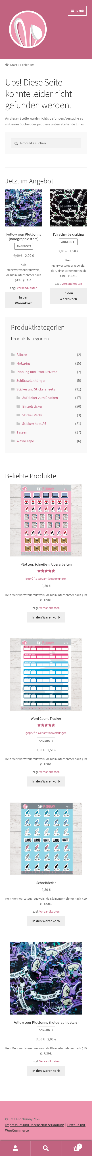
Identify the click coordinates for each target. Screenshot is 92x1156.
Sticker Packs (32, 415)
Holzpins (23, 363)
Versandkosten (27, 288)
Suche (46, 1148)
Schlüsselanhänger (31, 380)
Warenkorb (70, 1144)
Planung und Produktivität (37, 371)
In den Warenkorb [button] (23, 300)
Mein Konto (15, 1148)
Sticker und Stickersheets (36, 389)
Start (13, 65)
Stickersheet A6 (34, 423)
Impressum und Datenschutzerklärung (34, 1125)
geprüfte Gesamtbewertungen (46, 579)
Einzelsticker (32, 406)
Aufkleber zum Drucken (40, 397)
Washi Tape (25, 441)
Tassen (22, 432)
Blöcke (22, 354)
